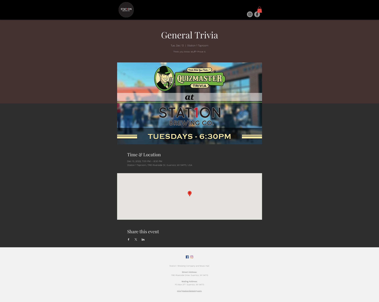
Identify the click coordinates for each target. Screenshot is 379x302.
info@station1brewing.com (189, 291)
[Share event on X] (135, 239)
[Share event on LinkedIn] (143, 239)
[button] (259, 10)
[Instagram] (250, 14)
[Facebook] (257, 14)
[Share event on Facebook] (128, 239)
